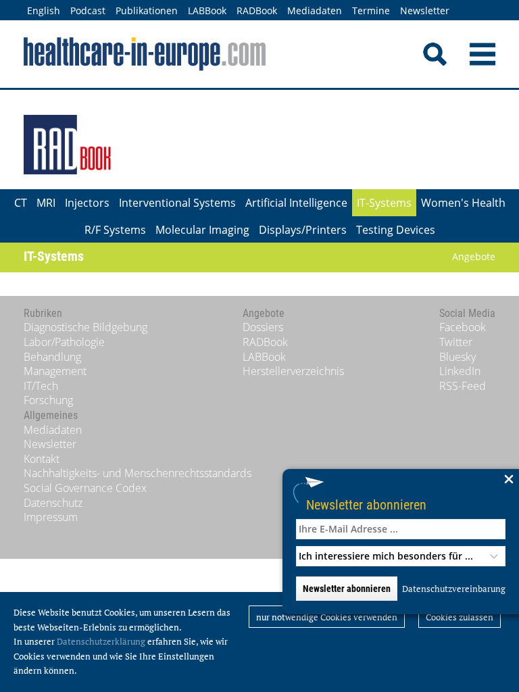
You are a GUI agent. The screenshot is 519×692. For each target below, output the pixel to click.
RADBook (257, 10)
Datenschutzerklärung (101, 641)
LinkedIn (459, 371)
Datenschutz (53, 502)
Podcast (87, 10)
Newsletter (424, 10)
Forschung (48, 400)
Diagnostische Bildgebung (85, 327)
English (43, 10)
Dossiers (263, 327)
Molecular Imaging (202, 229)
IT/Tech (41, 385)
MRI (45, 202)
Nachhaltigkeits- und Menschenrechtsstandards (137, 473)
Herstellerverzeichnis (293, 371)
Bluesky (457, 356)
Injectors (87, 202)
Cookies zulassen (459, 617)
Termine (371, 10)
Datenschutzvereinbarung (453, 589)
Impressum (51, 517)
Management (55, 371)
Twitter (455, 342)
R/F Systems (115, 229)
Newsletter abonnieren (366, 504)
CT (20, 202)
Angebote (473, 256)
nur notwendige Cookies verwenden (326, 617)
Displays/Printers (303, 229)
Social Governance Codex (85, 487)
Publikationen (147, 10)
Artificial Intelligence (296, 202)
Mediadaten (314, 10)
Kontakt (41, 458)
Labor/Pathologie (64, 342)
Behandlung (52, 356)
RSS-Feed (462, 385)
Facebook (462, 327)
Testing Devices (395, 229)
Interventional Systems (177, 202)
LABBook (207, 10)
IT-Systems (384, 202)
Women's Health (463, 202)
